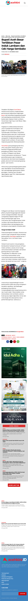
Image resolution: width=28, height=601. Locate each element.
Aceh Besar (17, 109)
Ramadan (13, 338)
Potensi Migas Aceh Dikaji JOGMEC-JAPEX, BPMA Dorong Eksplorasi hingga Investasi (13, 430)
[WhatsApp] (13, 57)
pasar (3, 115)
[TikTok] (6, 569)
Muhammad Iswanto (6, 337)
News (4, 428)
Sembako (13, 236)
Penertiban (4, 145)
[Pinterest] (9, 57)
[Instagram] (4, 569)
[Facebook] (2, 57)
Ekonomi (8, 36)
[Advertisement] (14, 21)
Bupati (13, 335)
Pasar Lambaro (20, 337)
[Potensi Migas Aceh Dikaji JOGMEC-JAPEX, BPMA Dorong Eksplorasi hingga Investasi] (14, 493)
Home (2, 36)
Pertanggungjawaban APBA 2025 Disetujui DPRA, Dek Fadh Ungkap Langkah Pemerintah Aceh (14, 473)
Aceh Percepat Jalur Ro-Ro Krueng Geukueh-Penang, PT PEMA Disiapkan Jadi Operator (13, 451)
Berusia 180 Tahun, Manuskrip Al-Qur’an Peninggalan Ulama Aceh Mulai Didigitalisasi (14, 462)
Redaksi (7, 54)
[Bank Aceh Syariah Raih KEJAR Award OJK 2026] (14, 515)
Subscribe (22, 593)
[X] (6, 57)
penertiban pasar (6, 338)
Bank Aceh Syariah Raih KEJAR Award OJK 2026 (13, 441)
